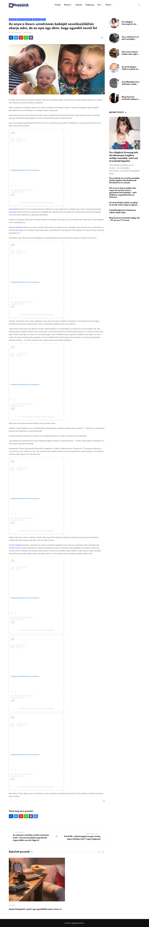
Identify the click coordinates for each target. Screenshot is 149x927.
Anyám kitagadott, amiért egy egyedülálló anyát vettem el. (35, 909)
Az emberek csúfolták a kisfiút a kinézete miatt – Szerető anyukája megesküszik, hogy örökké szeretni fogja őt (31, 837)
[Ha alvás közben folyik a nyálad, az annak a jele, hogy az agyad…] (114, 68)
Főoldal (58, 5)
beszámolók (14, 209)
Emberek (78, 5)
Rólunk (108, 5)
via (104, 801)
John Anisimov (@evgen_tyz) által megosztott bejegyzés (36, 202)
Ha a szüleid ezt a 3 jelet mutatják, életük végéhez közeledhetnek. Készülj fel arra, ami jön (124, 180)
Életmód (67, 5)
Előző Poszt (19, 832)
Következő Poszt (92, 834)
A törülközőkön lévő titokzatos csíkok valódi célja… (130, 84)
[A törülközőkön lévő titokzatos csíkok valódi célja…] (114, 83)
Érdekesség (89, 5)
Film (99, 5)
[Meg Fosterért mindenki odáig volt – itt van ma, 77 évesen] (114, 98)
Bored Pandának (16, 227)
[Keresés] (139, 5)
